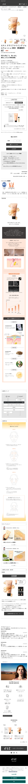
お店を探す (14, 148)
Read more (5, 661)
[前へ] (2, 732)
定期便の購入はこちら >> (14, 613)
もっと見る (22, 741)
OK (14, 781)
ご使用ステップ (5, 391)
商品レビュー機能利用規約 (5, 629)
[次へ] (26, 732)
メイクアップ (12, 6)
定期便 (24, 6)
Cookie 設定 (14, 774)
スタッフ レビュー (6, 524)
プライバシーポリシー (13, 771)
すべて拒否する (14, 777)
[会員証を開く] (20, 4)
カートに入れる (14, 144)
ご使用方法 (4, 421)
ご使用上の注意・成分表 (7, 569)
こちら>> (21, 132)
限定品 (19, 6)
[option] (8, 732)
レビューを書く (24, 173)
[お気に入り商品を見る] (22, 4)
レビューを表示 (17, 173)
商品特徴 (4, 198)
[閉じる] (25, 768)
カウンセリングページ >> (7, 715)
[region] (14, 775)
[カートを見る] (24, 4)
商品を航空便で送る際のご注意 (19, 176)
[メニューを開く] (26, 4)
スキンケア (4, 6)
